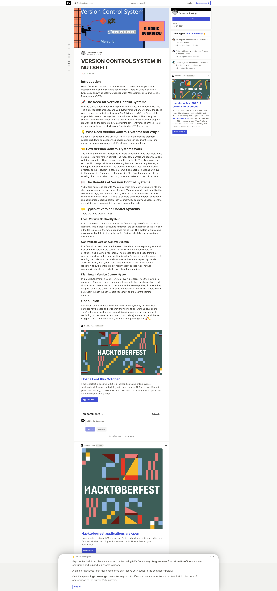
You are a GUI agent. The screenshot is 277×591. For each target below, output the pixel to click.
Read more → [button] (179, 132)
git (83, 73)
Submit (90, 429)
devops (90, 73)
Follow (191, 19)
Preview (101, 429)
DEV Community (194, 33)
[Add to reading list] (69, 63)
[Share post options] (69, 79)
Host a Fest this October (100, 379)
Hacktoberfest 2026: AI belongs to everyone (187, 105)
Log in (189, 3)
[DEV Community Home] (68, 3)
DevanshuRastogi (94, 52)
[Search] (75, 3)
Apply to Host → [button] (90, 400)
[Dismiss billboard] (213, 556)
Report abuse (129, 436)
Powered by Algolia (137, 3)
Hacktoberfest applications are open (110, 533)
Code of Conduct (115, 436)
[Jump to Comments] (69, 55)
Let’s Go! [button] (77, 587)
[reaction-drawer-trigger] (69, 46)
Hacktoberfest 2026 (180, 118)
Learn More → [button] (89, 551)
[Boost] (69, 71)
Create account (202, 3)
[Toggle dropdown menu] (160, 326)
